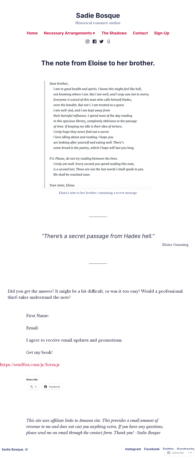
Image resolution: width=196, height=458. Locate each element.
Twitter (168, 449)
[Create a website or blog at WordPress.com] (26, 449)
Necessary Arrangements (68, 33)
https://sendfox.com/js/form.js (30, 364)
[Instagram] (88, 41)
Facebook (152, 449)
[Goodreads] (108, 41)
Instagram (133, 449)
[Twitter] (101, 41)
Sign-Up (161, 33)
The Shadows (114, 33)
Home (32, 33)
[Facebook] (94, 41)
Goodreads (185, 449)
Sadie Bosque (98, 15)
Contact (140, 33)
